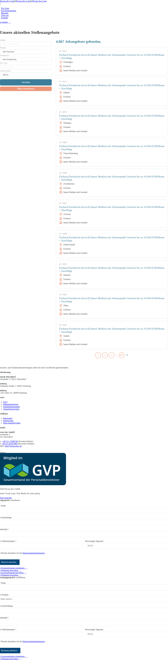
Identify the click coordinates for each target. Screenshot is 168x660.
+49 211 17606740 (10, 441)
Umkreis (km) (5, 71)
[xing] (4, 451)
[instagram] (1, 451)
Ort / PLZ (3, 63)
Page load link (6, 498)
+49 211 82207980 (9, 444)
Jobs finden (26, 82)
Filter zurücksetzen (25, 89)
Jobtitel (2, 40)
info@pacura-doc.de (13, 446)
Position (3, 48)
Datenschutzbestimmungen (33, 553)
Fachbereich (4, 56)
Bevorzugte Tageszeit (94, 541)
